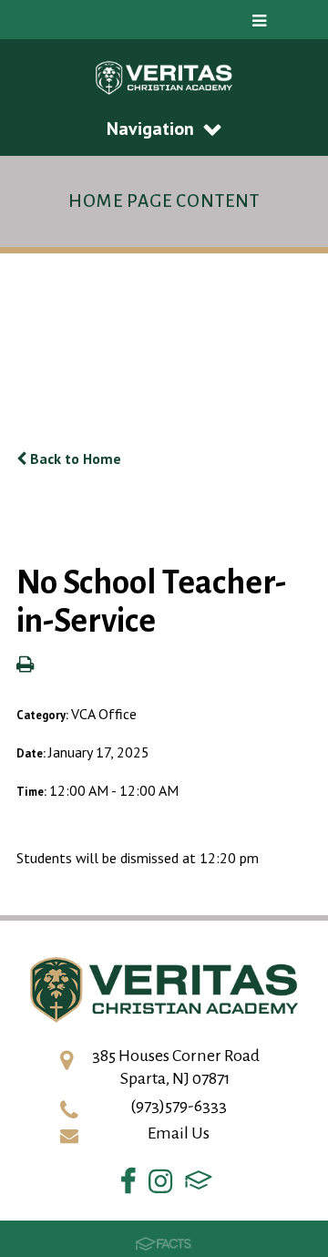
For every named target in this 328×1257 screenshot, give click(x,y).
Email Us (179, 1133)
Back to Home (73, 458)
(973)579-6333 (178, 1106)
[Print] (25, 665)
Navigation (150, 128)
